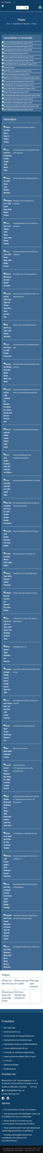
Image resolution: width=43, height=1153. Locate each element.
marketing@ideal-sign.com (14, 1090)
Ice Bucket (8, 1061)
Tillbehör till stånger (11, 1065)
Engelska (8, 2)
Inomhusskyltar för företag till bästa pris (19, 1036)
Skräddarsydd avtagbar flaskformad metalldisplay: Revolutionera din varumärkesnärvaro (17, 1138)
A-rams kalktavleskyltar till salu (16, 1048)
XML (38, 1150)
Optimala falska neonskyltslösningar (18, 1040)
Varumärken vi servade (21, 24)
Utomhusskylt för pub (12, 1032)
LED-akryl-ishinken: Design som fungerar (20, 1110)
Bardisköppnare (10, 1069)
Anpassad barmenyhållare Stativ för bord (19, 1056)
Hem (8, 24)
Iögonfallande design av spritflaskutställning (20, 1044)
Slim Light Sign (9, 1028)
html (33, 1150)
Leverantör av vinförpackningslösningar (19, 1052)
